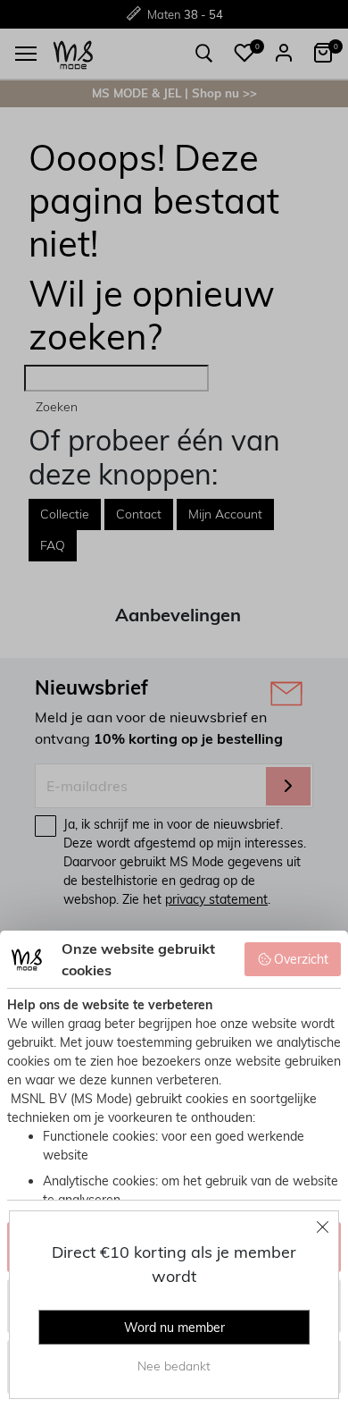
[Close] (323, 1226)
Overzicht (301, 959)
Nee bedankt (174, 1366)
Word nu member (174, 1327)
